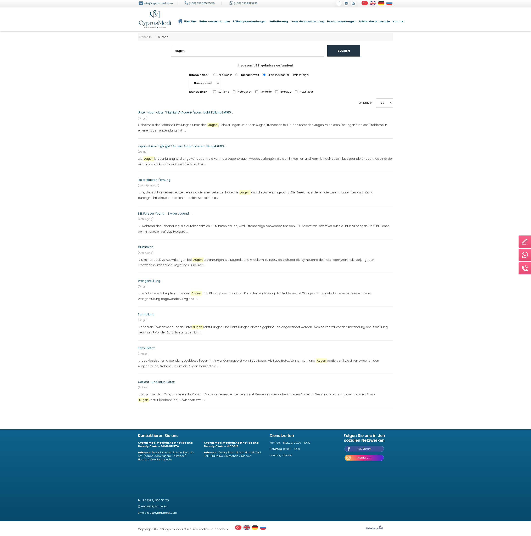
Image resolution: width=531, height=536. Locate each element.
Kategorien (245, 91)
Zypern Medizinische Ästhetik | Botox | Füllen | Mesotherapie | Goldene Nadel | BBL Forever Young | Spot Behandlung (155, 19)
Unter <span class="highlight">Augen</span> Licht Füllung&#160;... (185, 112)
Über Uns (190, 21)
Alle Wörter (225, 75)
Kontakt (398, 21)
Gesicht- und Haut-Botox (156, 382)
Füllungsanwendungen (249, 21)
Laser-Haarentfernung (307, 21)
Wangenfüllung (149, 281)
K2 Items (223, 91)
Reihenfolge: (301, 75)
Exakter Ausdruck (278, 75)
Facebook (364, 449)
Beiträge (285, 91)
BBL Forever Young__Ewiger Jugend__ (165, 213)
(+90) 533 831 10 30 (246, 3)
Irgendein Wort (250, 75)
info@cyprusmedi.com (158, 3)
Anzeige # (365, 102)
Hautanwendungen (341, 21)
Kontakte (266, 91)
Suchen (344, 51)
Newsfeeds (307, 91)
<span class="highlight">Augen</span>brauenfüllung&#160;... (182, 146)
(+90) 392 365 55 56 (202, 3)
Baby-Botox (146, 348)
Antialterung (278, 21)
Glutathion (145, 247)
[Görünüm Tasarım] (374, 528)
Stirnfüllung (146, 314)
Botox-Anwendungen (214, 21)
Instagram (364, 458)
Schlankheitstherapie (374, 21)
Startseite (145, 37)
